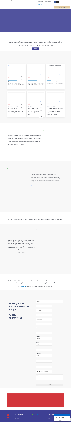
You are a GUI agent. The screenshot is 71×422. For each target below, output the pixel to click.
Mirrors (37, 342)
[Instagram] (8, 417)
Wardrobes (38, 336)
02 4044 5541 (23, 286)
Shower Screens (39, 330)
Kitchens (37, 359)
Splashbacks (38, 353)
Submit (49, 384)
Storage (37, 364)
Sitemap (49, 418)
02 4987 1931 (15, 318)
